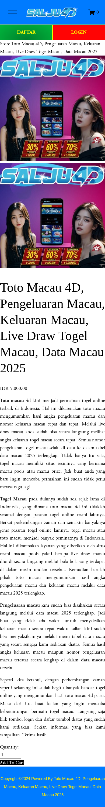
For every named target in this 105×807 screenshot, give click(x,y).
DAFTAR (26, 32)
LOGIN (79, 32)
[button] (12, 762)
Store (5, 44)
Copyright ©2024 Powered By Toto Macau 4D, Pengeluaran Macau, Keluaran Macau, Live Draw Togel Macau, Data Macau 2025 (53, 787)
